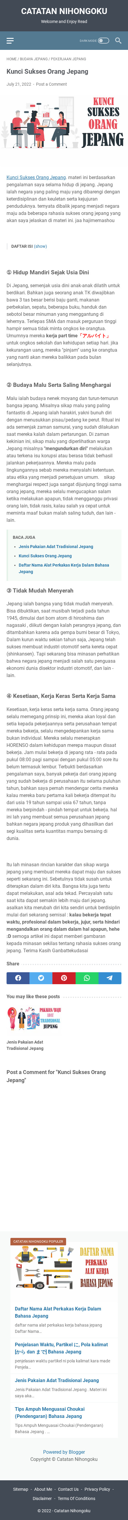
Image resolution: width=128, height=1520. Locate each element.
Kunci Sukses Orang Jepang (36, 177)
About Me (43, 1489)
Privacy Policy (97, 1489)
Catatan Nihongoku (64, 11)
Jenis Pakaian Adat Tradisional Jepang (56, 546)
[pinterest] (63, 978)
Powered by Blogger (64, 1452)
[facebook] (18, 978)
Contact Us (68, 1489)
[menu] (14, 40)
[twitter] (40, 978)
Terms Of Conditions (76, 1498)
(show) (40, 246)
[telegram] (110, 978)
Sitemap (20, 1489)
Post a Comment (51, 84)
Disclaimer (42, 1498)
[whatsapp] (87, 978)
